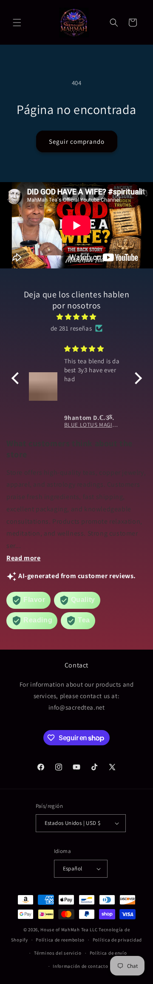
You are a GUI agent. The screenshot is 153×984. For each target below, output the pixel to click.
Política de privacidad (117, 940)
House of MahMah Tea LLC (68, 930)
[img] (77, 316)
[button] (17, 22)
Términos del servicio (58, 953)
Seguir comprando (77, 141)
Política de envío (108, 953)
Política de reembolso (60, 940)
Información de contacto (80, 966)
